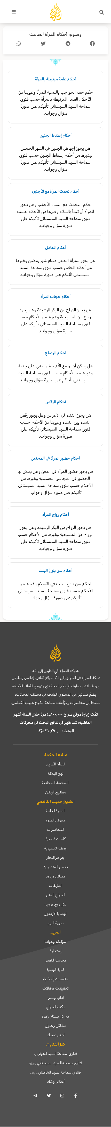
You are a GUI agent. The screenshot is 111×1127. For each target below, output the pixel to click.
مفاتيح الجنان (55, 792)
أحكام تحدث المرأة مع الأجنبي (55, 191)
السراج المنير (55, 894)
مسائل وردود (55, 876)
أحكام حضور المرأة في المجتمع (55, 458)
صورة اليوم (55, 922)
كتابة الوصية (55, 969)
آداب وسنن (55, 997)
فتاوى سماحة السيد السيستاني (55, 1063)
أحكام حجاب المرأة (55, 296)
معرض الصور (55, 820)
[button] (102, 12)
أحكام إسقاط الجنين (56, 135)
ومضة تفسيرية (55, 848)
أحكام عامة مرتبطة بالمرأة (55, 79)
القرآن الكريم (55, 764)
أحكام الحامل (55, 247)
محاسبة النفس (55, 960)
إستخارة (55, 950)
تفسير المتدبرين (55, 866)
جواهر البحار (56, 857)
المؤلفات (55, 885)
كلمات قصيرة (55, 838)
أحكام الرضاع (55, 353)
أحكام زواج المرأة (55, 514)
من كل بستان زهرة (55, 1016)
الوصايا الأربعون (55, 913)
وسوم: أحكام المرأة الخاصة (55, 34)
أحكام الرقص (55, 402)
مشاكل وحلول (55, 1025)
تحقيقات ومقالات (55, 988)
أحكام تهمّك (56, 1081)
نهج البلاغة (55, 773)
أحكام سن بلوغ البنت (55, 570)
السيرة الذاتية (55, 810)
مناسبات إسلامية (55, 978)
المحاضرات (55, 829)
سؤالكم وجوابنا (55, 941)
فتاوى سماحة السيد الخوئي (55, 1053)
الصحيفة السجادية (55, 782)
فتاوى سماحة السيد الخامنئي (55, 1072)
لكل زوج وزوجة (55, 904)
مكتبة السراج (55, 1007)
